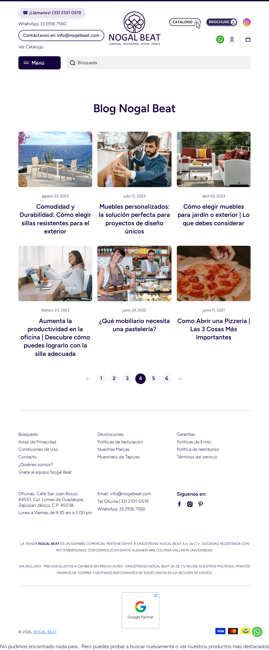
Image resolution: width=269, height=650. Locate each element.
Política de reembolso (198, 449)
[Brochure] (221, 22)
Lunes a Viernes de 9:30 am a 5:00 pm (55, 512)
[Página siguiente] (179, 378)
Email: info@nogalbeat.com (124, 493)
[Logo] (134, 29)
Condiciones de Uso (38, 449)
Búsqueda (28, 434)
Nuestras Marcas (113, 449)
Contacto (27, 456)
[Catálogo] (185, 22)
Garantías (186, 434)
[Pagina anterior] (89, 378)
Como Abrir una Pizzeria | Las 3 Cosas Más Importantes (213, 329)
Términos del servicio (197, 456)
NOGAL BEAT (45, 631)
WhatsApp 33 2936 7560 (121, 508)
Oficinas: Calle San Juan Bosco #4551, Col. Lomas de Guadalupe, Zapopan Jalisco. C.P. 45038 (51, 499)
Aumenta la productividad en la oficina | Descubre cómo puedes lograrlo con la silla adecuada (55, 337)
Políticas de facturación (120, 441)
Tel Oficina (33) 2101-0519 (122, 501)
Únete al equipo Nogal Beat (45, 472)
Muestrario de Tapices (118, 456)
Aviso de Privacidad (37, 441)
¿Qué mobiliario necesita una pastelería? (134, 325)
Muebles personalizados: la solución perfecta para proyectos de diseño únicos (134, 219)
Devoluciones (110, 434)
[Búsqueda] (70, 62)
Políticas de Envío (194, 441)
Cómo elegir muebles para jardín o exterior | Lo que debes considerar (214, 215)
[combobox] (158, 62)
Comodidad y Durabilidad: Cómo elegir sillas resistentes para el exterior (55, 219)
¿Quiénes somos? (35, 464)
